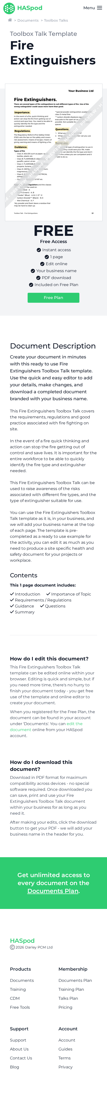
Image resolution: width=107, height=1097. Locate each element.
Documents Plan (52, 891)
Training (18, 989)
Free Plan (53, 297)
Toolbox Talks (56, 20)
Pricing (65, 1007)
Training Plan (71, 989)
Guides (65, 1049)
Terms (64, 1058)
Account (66, 1040)
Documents (28, 20)
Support (18, 1040)
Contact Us (21, 1058)
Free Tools (20, 1007)
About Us (19, 1049)
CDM (15, 998)
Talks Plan (68, 998)
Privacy (65, 1067)
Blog (14, 1067)
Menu (89, 7)
